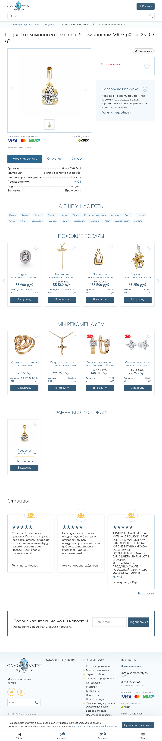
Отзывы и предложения (100, 678)
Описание (54, 158)
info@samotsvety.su (134, 673)
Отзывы (77, 158)
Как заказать (94, 683)
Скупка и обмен (95, 674)
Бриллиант (37, 221)
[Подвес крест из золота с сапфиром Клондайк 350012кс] (62, 346)
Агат (107, 221)
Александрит (122, 221)
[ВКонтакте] (11, 692)
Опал (12, 221)
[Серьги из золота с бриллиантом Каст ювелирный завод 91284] (100, 346)
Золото (138, 221)
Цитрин (141, 215)
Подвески (50, 24)
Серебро (52, 215)
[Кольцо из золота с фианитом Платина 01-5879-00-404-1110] (24, 346)
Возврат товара (96, 711)
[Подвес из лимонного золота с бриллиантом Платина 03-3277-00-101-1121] (62, 258)
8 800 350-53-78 (130, 682)
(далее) (117, 576)
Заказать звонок (131, 666)
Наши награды (95, 699)
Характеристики (25, 158)
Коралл (65, 221)
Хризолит (79, 221)
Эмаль (128, 215)
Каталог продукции (98, 666)
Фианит (115, 215)
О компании (93, 691)
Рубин (23, 221)
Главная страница (17, 24)
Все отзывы (146, 593)
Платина (94, 221)
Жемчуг (25, 215)
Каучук (12, 215)
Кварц (65, 215)
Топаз (76, 215)
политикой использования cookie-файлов (93, 726)
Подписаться (138, 622)
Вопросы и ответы (97, 670)
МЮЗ (77, 181)
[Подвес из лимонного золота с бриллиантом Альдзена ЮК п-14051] (138, 258)
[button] (13, 89)
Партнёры (92, 695)
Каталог (36, 24)
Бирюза (52, 221)
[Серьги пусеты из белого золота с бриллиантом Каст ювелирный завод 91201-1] (138, 346)
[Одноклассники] (21, 692)
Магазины (92, 687)
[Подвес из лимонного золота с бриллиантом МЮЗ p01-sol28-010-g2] (24, 434)
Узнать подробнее (115, 112)
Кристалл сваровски (95, 215)
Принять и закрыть (138, 725)
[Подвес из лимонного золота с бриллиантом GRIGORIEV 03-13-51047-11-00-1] (24, 258)
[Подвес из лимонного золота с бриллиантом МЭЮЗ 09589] (100, 258)
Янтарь (38, 215)
